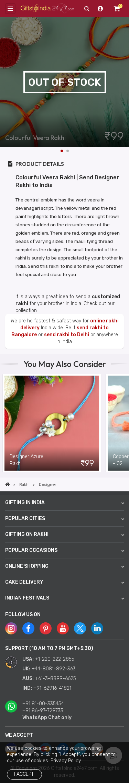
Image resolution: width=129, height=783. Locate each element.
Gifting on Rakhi (27, 534)
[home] (7, 484)
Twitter (80, 628)
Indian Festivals (27, 598)
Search (87, 9)
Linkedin (97, 628)
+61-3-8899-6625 (55, 678)
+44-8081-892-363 (54, 669)
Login (100, 9)
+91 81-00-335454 (43, 704)
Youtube (63, 628)
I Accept (24, 774)
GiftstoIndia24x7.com (47, 8)
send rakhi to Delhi (66, 335)
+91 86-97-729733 (42, 711)
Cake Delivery (24, 582)
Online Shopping (27, 566)
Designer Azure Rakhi (26, 460)
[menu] (10, 8)
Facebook (28, 628)
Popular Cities (25, 518)
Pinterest (46, 628)
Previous (5, 423)
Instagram (11, 628)
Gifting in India (25, 503)
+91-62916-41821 (52, 688)
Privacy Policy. (66, 761)
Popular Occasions (31, 550)
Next (124, 82)
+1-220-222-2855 (54, 659)
